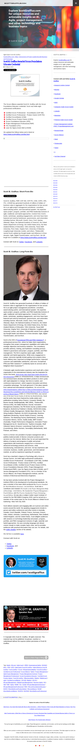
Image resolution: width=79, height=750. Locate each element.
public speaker (11, 529)
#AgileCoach (43, 678)
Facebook (28, 242)
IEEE (56, 102)
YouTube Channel (59, 156)
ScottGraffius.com (64, 60)
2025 (56, 183)
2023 (56, 187)
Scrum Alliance (25, 672)
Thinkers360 (58, 143)
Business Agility (38, 682)
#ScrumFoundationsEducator (37, 687)
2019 (56, 196)
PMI (4, 684)
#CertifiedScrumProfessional (38, 691)
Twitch (56, 148)
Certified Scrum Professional (11, 672)
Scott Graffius (13, 669)
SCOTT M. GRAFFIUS (11, 697)
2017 (56, 201)
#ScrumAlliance (32, 689)
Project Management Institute (28, 674)
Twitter (21, 242)
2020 (56, 194)
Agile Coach (20, 665)
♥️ (39, 745)
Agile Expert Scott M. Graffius (23, 667)
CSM (8, 667)
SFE (45, 682)
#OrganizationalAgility (29, 669)
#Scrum (13, 665)
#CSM (39, 689)
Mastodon (57, 115)
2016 (56, 203)
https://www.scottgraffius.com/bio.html (16, 134)
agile (4, 680)
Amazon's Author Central (62, 85)
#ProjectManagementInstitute (36, 684)
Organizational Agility (35, 665)
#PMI (26, 665)
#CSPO (5, 689)
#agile (8, 665)
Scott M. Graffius (42, 669)
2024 (56, 185)
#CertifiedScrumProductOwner (17, 689)
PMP (8, 684)
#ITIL (4, 667)
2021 (56, 192)
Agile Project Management (11, 674)
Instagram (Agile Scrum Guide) (63, 107)
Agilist (33, 672)
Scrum (20, 669)
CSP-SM (23, 680)
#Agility (29, 680)
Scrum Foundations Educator (28, 676)
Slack (56, 139)
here (22, 534)
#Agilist (37, 678)
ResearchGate (58, 130)
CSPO (12, 667)
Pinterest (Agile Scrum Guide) (63, 120)
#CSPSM (26, 691)
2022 (56, 189)
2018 (56, 198)
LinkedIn (39, 242)
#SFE (26, 687)
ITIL (20, 684)
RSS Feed (57, 207)
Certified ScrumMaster (14, 680)
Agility (12, 684)
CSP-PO (34, 680)
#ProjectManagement (9, 682)
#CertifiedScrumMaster (10, 691)
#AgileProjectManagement (25, 682)
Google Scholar (59, 98)
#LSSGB (44, 665)
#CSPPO (20, 691)
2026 (56, 180)
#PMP (17, 684)
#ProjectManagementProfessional (13, 687)
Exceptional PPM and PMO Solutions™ (30, 340)
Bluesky (56, 89)
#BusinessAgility (29, 678)
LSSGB (24, 684)
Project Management (41, 672)
